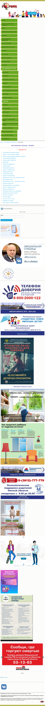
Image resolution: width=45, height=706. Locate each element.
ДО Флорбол (5, 101)
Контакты (4, 50)
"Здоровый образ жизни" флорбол (11, 152)
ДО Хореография (6, 108)
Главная (3, 20)
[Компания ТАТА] (42, 702)
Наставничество (5, 138)
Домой (2, 142)
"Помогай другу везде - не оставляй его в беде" (14, 181)
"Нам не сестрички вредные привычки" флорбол (14, 156)
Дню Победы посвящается (7, 131)
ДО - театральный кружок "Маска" (10, 90)
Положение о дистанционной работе (9, 120)
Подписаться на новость (6, 220)
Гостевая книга (5, 54)
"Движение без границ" (8, 200)
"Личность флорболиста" (8, 189)
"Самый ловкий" (6, 166)
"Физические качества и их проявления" (12, 191)
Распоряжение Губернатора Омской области (10, 124)
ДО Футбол (5, 104)
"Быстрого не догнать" (8, 194)
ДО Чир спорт (6, 112)
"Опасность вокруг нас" (8, 183)
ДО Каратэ (5, 83)
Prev (2, 657)
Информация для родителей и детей (9, 31)
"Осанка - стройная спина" (9, 169)
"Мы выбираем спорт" (8, 179)
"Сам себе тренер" (7, 196)
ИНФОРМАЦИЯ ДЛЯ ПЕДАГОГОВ (6, 39)
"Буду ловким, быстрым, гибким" (11, 202)
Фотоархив (4, 35)
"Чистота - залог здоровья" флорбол (11, 154)
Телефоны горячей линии (8, 127)
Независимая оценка (6, 61)
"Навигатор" (4, 65)
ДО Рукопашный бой (7, 86)
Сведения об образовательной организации (8, 24)
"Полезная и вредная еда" (9, 164)
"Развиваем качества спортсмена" (10, 193)
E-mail (2, 215)
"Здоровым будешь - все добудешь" (11, 185)
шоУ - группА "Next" (7, 115)
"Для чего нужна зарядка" (9, 175)
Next (43, 657)
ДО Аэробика (5, 72)
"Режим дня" (6, 162)
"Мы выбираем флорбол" (9, 167)
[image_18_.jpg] (22, 657)
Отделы (3, 28)
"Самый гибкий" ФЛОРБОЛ (9, 158)
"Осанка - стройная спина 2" (9, 187)
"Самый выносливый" (8, 173)
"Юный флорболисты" (8, 171)
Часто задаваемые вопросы (7, 135)
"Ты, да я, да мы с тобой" (9, 198)
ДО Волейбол (5, 75)
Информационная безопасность (8, 46)
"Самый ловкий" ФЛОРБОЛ (9, 160)
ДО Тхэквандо (5, 94)
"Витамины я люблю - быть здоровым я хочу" (14, 177)
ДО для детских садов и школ (9, 79)
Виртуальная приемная (6, 57)
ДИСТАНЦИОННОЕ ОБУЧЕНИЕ (9, 68)
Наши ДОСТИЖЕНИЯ (6, 43)
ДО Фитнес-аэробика (7, 97)
